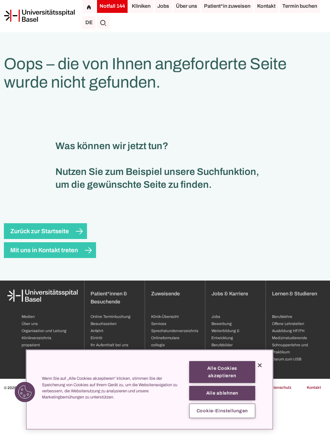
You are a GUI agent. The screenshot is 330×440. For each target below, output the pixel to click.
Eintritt (96, 338)
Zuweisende (165, 293)
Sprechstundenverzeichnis (174, 331)
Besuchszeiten (104, 323)
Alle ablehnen (222, 393)
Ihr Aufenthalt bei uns (109, 345)
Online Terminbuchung (111, 316)
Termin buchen (299, 6)
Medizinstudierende (289, 338)
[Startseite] (39, 16)
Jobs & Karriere (229, 293)
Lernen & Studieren (294, 293)
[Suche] (103, 22)
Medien (28, 316)
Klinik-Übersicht (165, 316)
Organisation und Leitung (44, 331)
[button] (25, 392)
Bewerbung (221, 323)
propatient (31, 345)
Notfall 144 (112, 6)
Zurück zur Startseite (39, 231)
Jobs (163, 6)
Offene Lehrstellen (288, 323)
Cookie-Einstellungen (222, 410)
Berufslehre (282, 316)
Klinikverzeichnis (36, 338)
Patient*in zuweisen (227, 6)
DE (89, 22)
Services (158, 323)
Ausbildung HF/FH (288, 331)
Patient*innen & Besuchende (109, 297)
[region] (149, 389)
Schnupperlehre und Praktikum (290, 348)
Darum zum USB (286, 359)
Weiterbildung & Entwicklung (225, 334)
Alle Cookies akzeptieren (222, 372)
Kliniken (141, 6)
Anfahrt (97, 331)
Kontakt (266, 6)
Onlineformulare (165, 338)
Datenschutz (279, 387)
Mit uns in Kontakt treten (44, 250)
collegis (158, 345)
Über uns (186, 6)
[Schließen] (260, 365)
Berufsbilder (222, 345)
